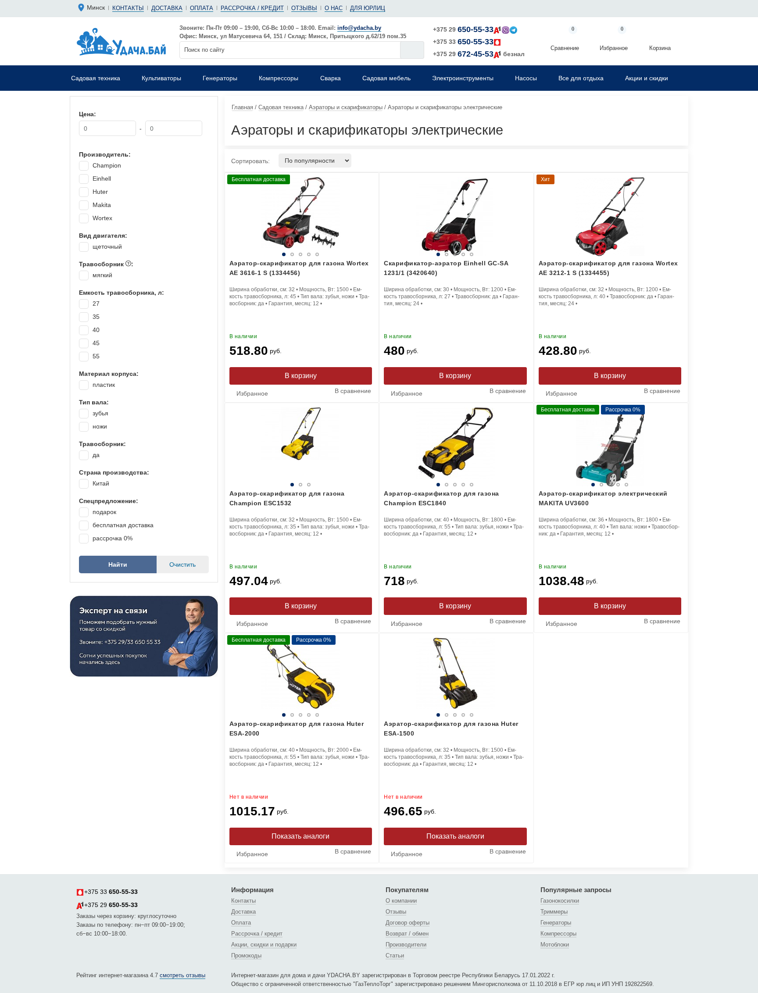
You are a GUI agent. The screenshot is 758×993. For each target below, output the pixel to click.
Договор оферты (407, 922)
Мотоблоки (554, 944)
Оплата (201, 8)
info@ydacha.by (359, 28)
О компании (401, 900)
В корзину (301, 375)
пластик (104, 384)
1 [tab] (233, 254)
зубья (100, 413)
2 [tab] (262, 254)
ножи (100, 426)
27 (96, 303)
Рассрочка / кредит (252, 8)
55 (96, 356)
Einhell (102, 178)
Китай (101, 483)
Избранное (614, 39)
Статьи (395, 955)
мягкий (102, 275)
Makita (102, 204)
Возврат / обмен (407, 933)
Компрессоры (558, 933)
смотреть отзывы (182, 975)
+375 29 (463, 29)
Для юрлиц (367, 8)
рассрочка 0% (112, 538)
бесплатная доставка (123, 525)
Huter (100, 191)
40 (96, 329)
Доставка (166, 8)
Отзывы (304, 8)
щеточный (107, 246)
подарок (104, 511)
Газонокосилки (559, 900)
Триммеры (554, 911)
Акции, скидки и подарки (264, 944)
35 (96, 316)
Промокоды (246, 955)
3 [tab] (290, 254)
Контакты (128, 8)
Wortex (102, 217)
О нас (334, 8)
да (96, 454)
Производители (406, 944)
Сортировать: (250, 160)
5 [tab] (347, 254)
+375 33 (463, 41)
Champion (107, 165)
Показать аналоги (300, 836)
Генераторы (555, 922)
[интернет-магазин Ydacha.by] (121, 41)
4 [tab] (319, 254)
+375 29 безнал (479, 54)
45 (96, 342)
